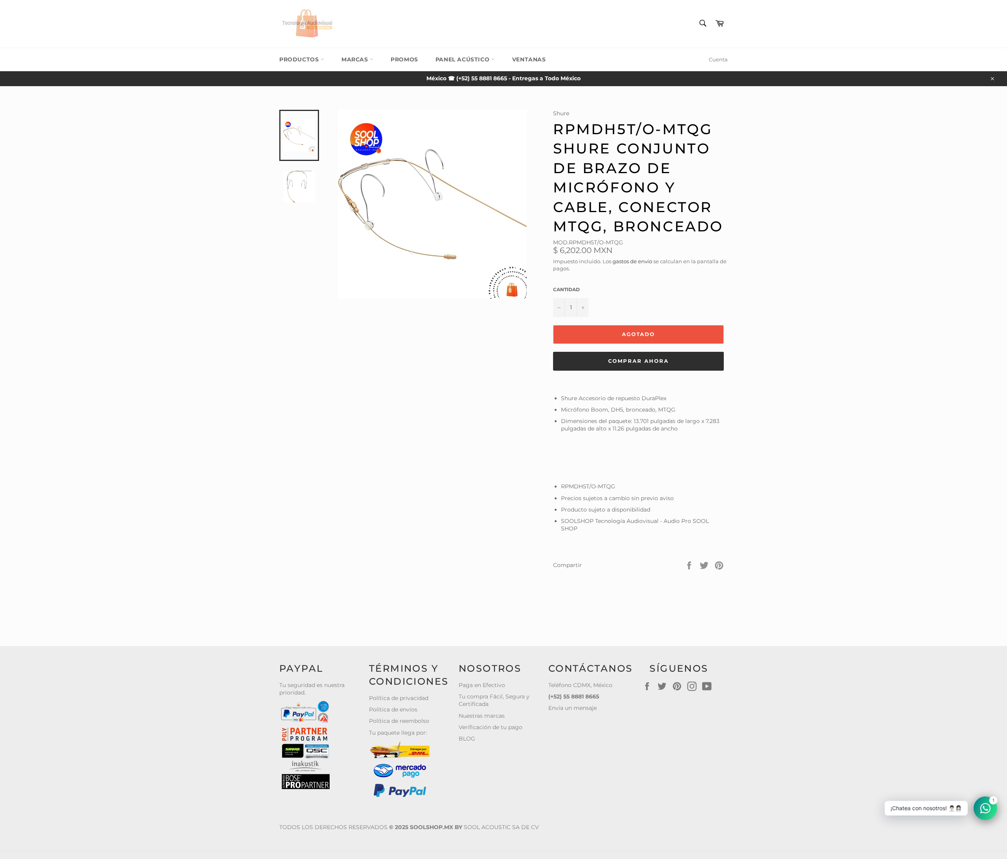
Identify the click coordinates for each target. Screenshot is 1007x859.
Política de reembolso (399, 720)
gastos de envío (632, 261)
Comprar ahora (638, 361)
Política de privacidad (398, 698)
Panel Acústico (463, 59)
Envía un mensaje (572, 707)
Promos (404, 59)
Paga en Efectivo (482, 685)
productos (300, 59)
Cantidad (566, 289)
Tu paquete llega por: (398, 732)
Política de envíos (393, 709)
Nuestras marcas (482, 715)
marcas (355, 59)
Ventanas (529, 59)
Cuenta (718, 59)
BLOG (467, 738)
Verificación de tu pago (490, 727)
